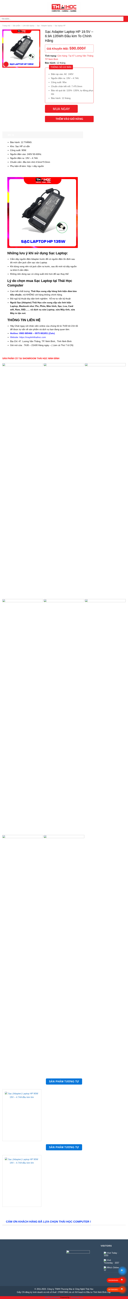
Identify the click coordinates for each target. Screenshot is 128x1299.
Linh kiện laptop (28, 26)
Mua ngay (61, 108)
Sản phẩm (16, 26)
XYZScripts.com (77, 1297)
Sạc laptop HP (60, 26)
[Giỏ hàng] (124, 7)
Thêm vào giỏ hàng (69, 119)
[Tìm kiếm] (125, 18)
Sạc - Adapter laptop (44, 26)
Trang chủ (6, 26)
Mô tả (11, 135)
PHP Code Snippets (52, 1297)
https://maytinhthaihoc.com (32, 337)
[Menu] (4, 7)
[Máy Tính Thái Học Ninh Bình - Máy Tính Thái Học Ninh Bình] (64, 7)
